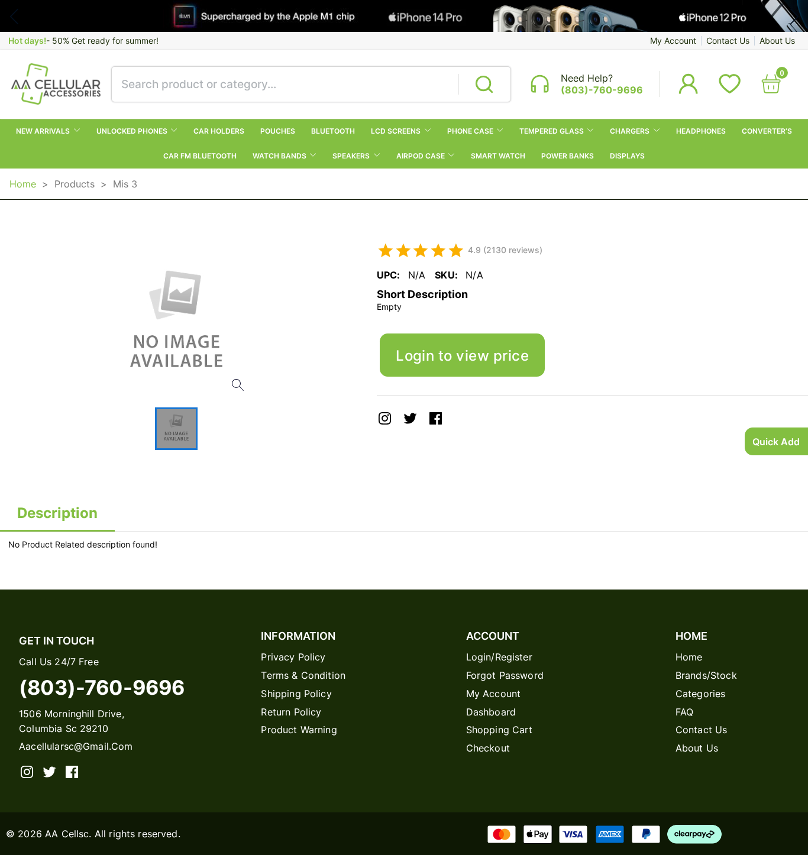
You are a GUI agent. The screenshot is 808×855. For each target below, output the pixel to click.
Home (22, 184)
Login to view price (462, 355)
